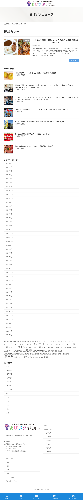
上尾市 (27, 350)
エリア (7, 366)
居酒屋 (30, 357)
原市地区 (9, 378)
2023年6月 (9, 296)
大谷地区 (9, 386)
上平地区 (9, 374)
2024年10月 (9, 241)
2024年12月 (9, 233)
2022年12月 (9, 312)
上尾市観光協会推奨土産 (55, 351)
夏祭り (16, 357)
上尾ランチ (42, 347)
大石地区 (9, 382)
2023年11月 (9, 276)
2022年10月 (9, 319)
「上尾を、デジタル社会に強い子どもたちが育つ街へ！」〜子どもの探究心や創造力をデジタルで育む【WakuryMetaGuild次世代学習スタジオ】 (46, 98)
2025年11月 (9, 194)
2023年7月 (9, 292)
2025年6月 (9, 214)
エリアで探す (48, 429)
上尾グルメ (21, 347)
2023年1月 (9, 308)
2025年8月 (9, 206)
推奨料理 (35, 357)
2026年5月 (9, 175)
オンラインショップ (61, 341)
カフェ (70, 341)
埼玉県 (9, 356)
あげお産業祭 (21, 341)
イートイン (50, 341)
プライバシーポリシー (12, 481)
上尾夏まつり (8, 351)
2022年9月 (9, 323)
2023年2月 (9, 304)
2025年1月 (9, 229)
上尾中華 (50, 347)
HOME (46, 425)
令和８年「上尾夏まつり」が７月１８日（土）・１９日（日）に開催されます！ (41, 109)
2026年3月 (9, 179)
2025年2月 (9, 226)
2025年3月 (9, 222)
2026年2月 (9, 183)
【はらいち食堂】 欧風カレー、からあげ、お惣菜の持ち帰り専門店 (55, 41)
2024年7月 (9, 253)
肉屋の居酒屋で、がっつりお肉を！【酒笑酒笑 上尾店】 (34, 146)
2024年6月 (9, 257)
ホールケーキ (57, 344)
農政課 (46, 357)
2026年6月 (9, 171)
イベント (42, 341)
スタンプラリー (28, 344)
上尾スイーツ (32, 347)
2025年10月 (9, 198)
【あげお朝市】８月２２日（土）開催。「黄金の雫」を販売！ (35, 73)
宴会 (25, 357)
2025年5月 (9, 218)
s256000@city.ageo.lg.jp (18, 450)
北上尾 (59, 354)
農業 (8, 409)
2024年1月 (9, 269)
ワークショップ (65, 344)
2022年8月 (9, 327)
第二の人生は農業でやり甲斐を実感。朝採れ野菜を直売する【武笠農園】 (40, 122)
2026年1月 (9, 187)
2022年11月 (9, 315)
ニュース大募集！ (11, 477)
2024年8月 (9, 249)
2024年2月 (9, 265)
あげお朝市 (13, 341)
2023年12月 (9, 273)
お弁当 (29, 341)
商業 (8, 397)
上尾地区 (9, 370)
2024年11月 (9, 237)
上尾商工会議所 (71, 347)
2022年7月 (9, 331)
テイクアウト (39, 344)
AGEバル (6, 341)
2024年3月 (9, 261)
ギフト (17, 344)
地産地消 (65, 353)
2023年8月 (9, 288)
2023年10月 (9, 280)
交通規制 (54, 354)
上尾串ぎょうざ (60, 347)
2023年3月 (9, 300)
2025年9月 (9, 202)
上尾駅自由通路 (34, 354)
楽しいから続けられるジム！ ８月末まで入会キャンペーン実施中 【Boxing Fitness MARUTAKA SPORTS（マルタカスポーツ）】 (44, 86)
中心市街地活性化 (45, 354)
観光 (8, 405)
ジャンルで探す (10, 458)
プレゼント (48, 344)
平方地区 (9, 390)
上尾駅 (27, 354)
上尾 (73, 344)
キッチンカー (9, 344)
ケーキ (21, 344)
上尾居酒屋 (18, 351)
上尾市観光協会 (40, 350)
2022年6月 (9, 335)
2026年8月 (9, 163)
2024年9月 (9, 245)
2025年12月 (9, 190)
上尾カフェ (9, 347)
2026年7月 (9, 167)
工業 (8, 401)
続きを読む (74, 60)
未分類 (7, 413)
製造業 (41, 357)
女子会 (21, 357)
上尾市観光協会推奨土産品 (14, 353)
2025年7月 (9, 210)
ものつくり (34, 341)
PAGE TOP (79, 490)
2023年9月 (9, 284)
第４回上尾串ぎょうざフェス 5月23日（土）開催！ (32, 134)
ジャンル (8, 394)
